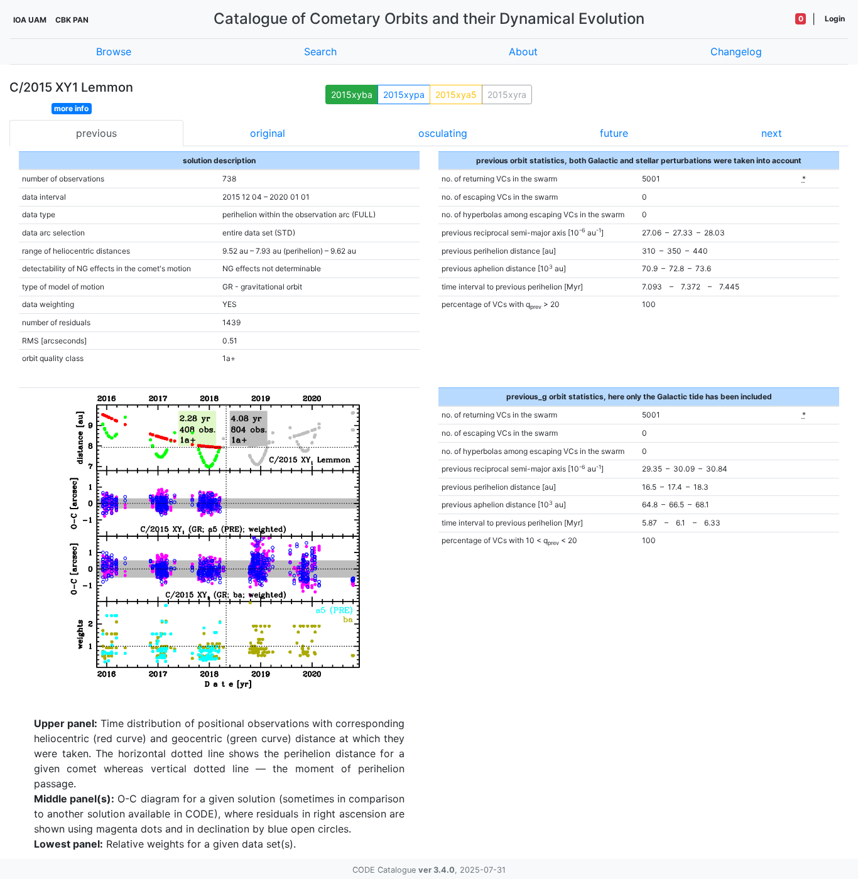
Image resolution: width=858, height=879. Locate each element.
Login (835, 18)
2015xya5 (456, 94)
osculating (442, 133)
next (771, 133)
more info (71, 108)
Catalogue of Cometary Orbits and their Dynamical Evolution (429, 18)
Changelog (736, 51)
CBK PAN (72, 19)
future (614, 133)
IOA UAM (29, 19)
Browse (113, 51)
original (267, 133)
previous (96, 133)
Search (320, 51)
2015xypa (404, 94)
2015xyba (351, 94)
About (523, 51)
